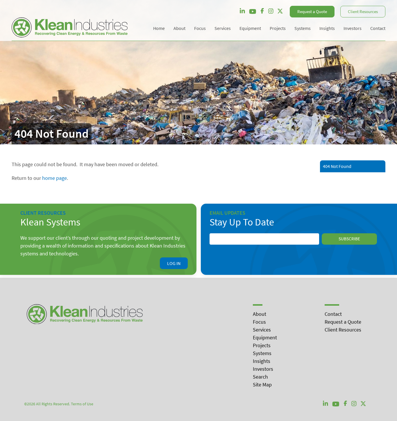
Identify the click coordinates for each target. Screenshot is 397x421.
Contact (333, 314)
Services (262, 329)
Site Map (262, 384)
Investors (263, 369)
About (259, 314)
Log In (173, 263)
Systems (262, 353)
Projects (262, 345)
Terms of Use (82, 403)
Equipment (265, 337)
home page (54, 178)
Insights (261, 361)
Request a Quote (312, 11)
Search (260, 376)
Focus (259, 321)
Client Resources (363, 11)
